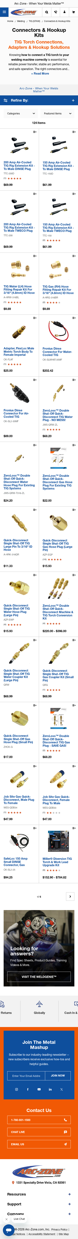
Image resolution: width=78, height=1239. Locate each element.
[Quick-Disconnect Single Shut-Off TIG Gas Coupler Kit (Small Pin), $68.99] (58, 653)
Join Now (58, 1075)
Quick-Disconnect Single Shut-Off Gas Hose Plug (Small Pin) (18, 739)
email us (17, 1144)
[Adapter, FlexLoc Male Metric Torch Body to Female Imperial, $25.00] (19, 331)
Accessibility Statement (42, 1234)
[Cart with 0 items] (73, 12)
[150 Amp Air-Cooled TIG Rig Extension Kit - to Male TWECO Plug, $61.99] (58, 206)
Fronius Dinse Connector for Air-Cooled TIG (16, 413)
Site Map (64, 1234)
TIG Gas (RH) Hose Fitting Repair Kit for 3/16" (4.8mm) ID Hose (58, 290)
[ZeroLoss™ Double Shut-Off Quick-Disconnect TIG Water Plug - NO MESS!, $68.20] (58, 392)
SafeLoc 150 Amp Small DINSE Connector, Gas (16, 862)
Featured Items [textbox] (52, 113)
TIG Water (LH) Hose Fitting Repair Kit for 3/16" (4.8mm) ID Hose (19, 290)
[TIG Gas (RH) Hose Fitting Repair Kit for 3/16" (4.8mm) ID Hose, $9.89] (58, 269)
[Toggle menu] (4, 12)
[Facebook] (27, 1089)
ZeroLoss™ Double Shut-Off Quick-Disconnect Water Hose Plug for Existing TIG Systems (19, 482)
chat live (18, 1132)
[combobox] (57, 113)
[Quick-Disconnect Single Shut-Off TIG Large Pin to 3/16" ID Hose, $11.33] (19, 522)
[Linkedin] (50, 1089)
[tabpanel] (39, 948)
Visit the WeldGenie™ (39, 977)
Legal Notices (17, 1234)
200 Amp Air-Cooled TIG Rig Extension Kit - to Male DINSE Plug (19, 165)
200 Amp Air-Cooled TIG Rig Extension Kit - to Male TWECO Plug (19, 227)
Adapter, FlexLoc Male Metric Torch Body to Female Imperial (19, 352)
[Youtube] (39, 1089)
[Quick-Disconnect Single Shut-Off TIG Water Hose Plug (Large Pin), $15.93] (19, 588)
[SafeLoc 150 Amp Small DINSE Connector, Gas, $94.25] (19, 841)
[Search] (46, 12)
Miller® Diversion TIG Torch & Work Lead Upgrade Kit (57, 862)
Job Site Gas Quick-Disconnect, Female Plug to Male (56, 800)
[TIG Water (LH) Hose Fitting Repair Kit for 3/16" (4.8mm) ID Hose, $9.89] (19, 269)
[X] (61, 1089)
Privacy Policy (59, 1229)
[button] (39, 1005)
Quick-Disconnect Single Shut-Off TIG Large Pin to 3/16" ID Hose (18, 545)
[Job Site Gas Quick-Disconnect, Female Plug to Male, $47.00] (58, 779)
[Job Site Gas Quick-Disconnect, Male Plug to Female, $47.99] (19, 779)
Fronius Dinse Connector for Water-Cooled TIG (57, 352)
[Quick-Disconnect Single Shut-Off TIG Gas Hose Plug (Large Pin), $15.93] (58, 522)
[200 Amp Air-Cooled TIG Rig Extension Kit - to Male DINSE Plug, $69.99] (19, 144)
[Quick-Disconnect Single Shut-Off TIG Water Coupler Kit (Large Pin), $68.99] (19, 653)
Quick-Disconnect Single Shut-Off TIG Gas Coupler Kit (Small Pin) (58, 675)
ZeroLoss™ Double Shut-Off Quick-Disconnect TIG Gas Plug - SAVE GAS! (56, 740)
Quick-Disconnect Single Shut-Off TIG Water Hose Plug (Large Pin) (17, 610)
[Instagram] (16, 1089)
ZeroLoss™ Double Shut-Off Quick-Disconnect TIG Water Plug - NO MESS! (58, 415)
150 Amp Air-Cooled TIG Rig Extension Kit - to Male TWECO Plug (58, 228)
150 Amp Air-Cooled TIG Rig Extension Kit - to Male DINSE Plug (58, 166)
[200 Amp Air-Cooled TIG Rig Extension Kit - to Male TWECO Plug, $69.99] (19, 206)
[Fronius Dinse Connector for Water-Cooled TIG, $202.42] (58, 331)
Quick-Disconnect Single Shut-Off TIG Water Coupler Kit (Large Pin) (17, 675)
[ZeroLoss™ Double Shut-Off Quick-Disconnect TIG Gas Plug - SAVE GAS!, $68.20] (58, 718)
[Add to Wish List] (34, 132)
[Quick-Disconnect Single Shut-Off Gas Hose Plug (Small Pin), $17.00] (19, 718)
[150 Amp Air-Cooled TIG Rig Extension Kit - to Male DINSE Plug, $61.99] (58, 145)
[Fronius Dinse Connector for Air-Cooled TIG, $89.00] (19, 392)
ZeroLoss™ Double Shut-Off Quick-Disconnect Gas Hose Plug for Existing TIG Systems (57, 482)
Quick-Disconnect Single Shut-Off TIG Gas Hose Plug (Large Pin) (57, 545)
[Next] (70, 896)
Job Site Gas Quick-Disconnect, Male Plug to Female (19, 800)
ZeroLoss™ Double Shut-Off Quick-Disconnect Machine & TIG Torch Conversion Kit (58, 612)
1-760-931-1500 (20, 1120)
